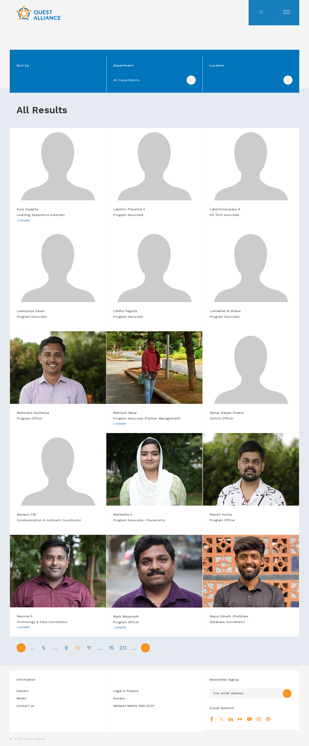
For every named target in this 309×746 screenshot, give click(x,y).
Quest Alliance (34, 739)
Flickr (240, 719)
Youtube (249, 719)
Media (21, 698)
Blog (268, 719)
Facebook (211, 719)
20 (122, 648)
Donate (119, 698)
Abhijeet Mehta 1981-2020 (134, 706)
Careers (23, 691)
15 (111, 648)
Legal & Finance (126, 691)
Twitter (221, 719)
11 (89, 648)
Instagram (258, 719)
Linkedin (23, 220)
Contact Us (25, 706)
